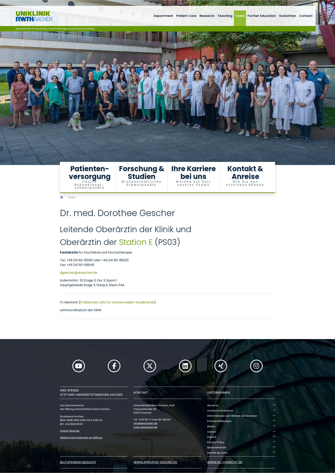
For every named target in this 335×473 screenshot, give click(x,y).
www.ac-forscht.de (224, 462)
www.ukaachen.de (145, 427)
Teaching (225, 16)
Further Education (262, 16)
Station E (136, 242)
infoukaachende (145, 423)
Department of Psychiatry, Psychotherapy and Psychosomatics (55, 28)
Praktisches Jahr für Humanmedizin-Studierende (117, 302)
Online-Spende (69, 430)
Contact (306, 16)
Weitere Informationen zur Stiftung (81, 437)
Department (163, 16)
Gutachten (287, 16)
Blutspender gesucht (78, 462)
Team (239, 16)
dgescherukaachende (78, 272)
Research (206, 16)
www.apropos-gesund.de (155, 462)
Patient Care (186, 16)
